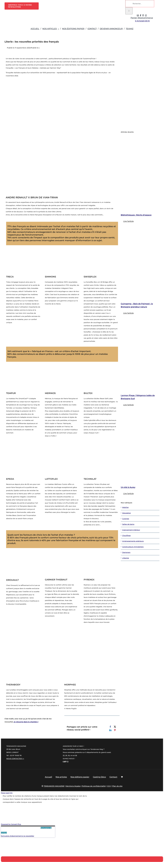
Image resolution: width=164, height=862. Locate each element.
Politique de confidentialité (94, 786)
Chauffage (126, 535)
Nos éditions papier (79, 777)
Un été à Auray (128, 487)
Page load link (6, 793)
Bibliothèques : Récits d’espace (136, 215)
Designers (126, 552)
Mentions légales (73, 786)
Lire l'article (128, 221)
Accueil (48, 777)
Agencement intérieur (131, 530)
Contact (113, 777)
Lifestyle (125, 558)
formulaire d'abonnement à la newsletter (17, 836)
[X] (115, 726)
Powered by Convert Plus (11, 824)
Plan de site (117, 786)
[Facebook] (110, 726)
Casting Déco (99, 777)
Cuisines (125, 519)
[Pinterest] (115, 730)
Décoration (126, 513)
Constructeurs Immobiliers (133, 547)
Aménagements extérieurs (133, 541)
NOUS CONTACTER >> (15, 759)
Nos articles (61, 777)
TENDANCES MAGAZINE (54, 786)
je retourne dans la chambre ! (25, 722)
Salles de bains (128, 524)
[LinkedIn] (110, 730)
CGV (109, 786)
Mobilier (125, 507)
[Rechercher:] (139, 4)
